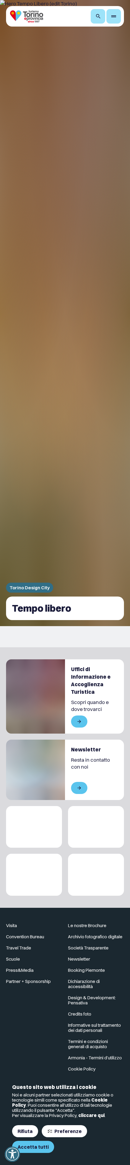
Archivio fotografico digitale (95, 936)
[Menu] (113, 16)
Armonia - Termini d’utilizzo (95, 1058)
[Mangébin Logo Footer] (96, 827)
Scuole (13, 959)
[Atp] (34, 827)
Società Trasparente (88, 948)
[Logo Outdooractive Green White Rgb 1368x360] (96, 875)
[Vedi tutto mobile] (79, 721)
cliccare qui (91, 1115)
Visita (11, 925)
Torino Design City (30, 587)
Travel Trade (18, 948)
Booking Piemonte (86, 970)
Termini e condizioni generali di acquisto (88, 1044)
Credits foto (79, 1014)
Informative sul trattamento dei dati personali (94, 1027)
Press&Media (20, 970)
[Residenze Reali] (34, 875)
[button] (12, 1154)
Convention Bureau (25, 936)
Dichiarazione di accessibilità (84, 983)
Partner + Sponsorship (28, 981)
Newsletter (79, 959)
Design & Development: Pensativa (92, 1000)
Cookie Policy (82, 1069)
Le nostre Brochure (87, 925)
